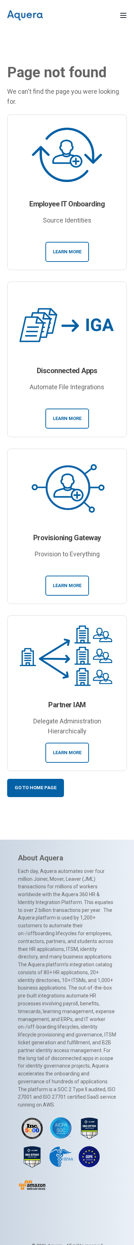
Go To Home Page (35, 787)
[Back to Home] (25, 15)
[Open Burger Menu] (123, 15)
